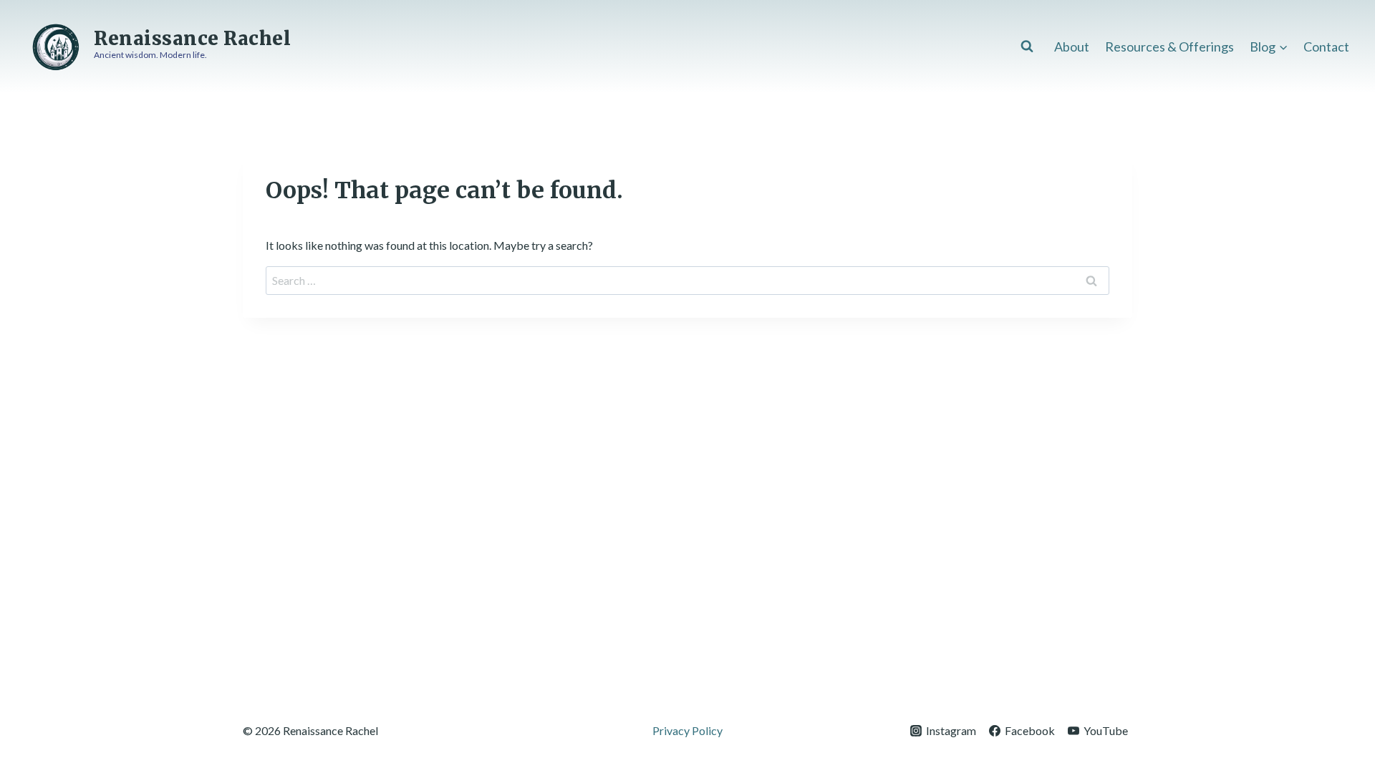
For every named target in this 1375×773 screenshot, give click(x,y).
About (1071, 46)
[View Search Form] (1027, 46)
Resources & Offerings (1169, 46)
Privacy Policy (687, 730)
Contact (1326, 46)
